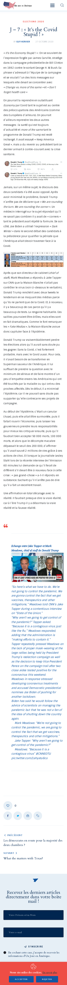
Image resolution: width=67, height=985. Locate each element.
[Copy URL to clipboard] (38, 815)
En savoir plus (49, 972)
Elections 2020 (33, 21)
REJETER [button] (47, 979)
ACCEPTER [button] (21, 979)
